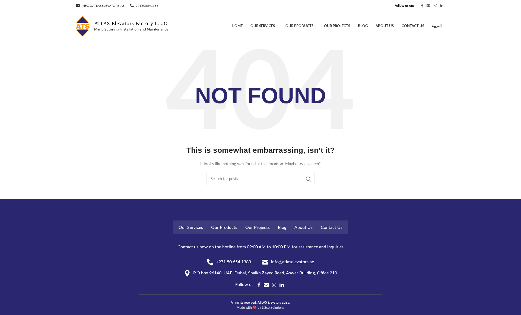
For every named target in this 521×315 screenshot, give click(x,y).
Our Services (191, 227)
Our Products (224, 227)
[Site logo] (122, 26)
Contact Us (331, 227)
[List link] (229, 262)
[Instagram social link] (435, 5)
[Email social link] (428, 5)
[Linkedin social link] (442, 5)
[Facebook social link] (422, 5)
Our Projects (257, 227)
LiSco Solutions (273, 307)
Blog (282, 227)
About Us (303, 227)
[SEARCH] (308, 179)
